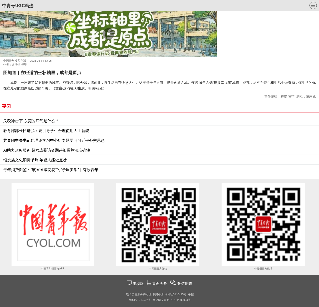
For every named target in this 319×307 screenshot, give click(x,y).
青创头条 (160, 283)
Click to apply (180, 39)
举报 (191, 294)
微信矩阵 (184, 283)
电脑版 (138, 283)
